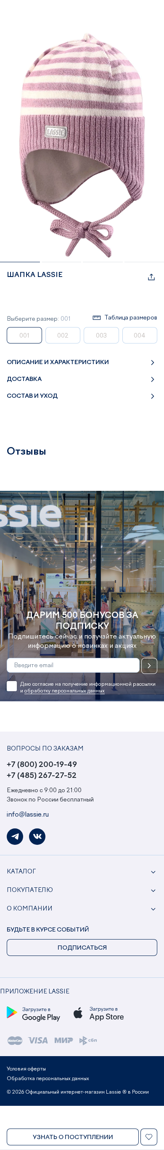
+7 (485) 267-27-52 (42, 776)
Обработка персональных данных (48, 1078)
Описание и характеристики (58, 362)
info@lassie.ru (28, 815)
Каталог (21, 872)
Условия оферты (26, 1069)
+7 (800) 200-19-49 (42, 765)
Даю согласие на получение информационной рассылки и (88, 688)
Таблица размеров (130, 318)
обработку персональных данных (64, 691)
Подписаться (149, 666)
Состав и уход (32, 396)
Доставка (24, 379)
